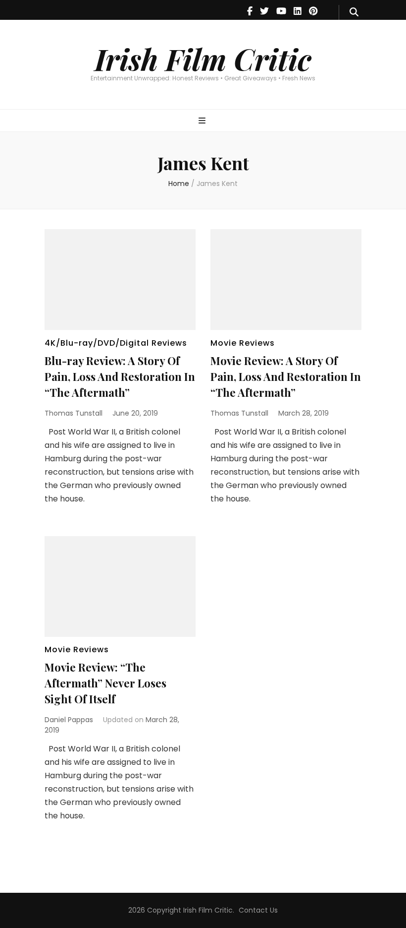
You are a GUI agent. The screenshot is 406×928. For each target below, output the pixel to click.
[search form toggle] (354, 12)
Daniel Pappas (69, 720)
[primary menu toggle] (203, 121)
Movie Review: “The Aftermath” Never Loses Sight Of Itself (105, 683)
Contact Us (258, 910)
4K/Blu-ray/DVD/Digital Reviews (116, 343)
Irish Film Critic (203, 58)
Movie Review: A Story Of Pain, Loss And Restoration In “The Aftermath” (285, 376)
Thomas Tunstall (73, 413)
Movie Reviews (242, 343)
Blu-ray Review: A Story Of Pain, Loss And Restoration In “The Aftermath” (120, 376)
